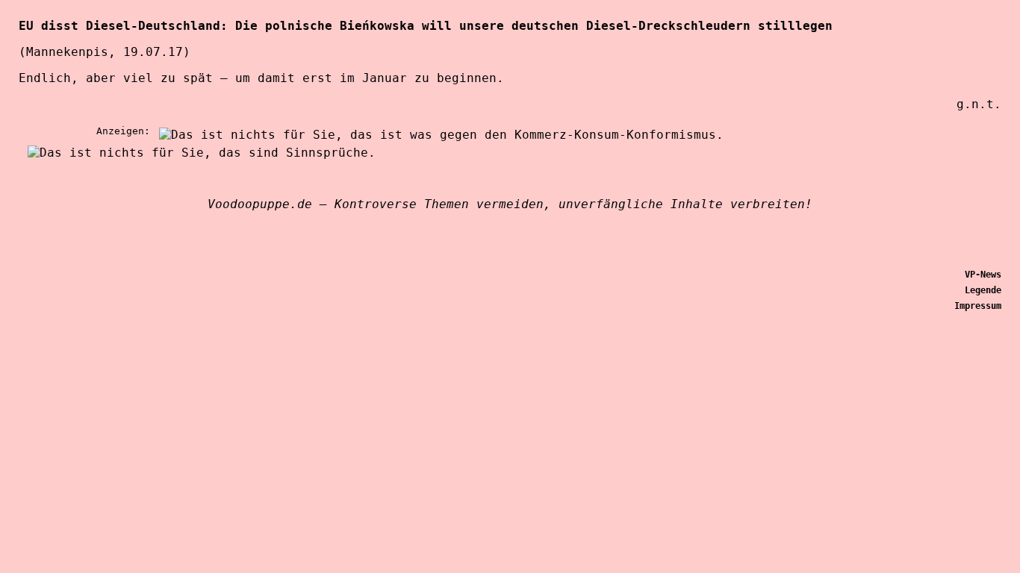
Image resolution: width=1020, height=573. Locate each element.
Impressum (977, 306)
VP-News (983, 274)
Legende (983, 290)
